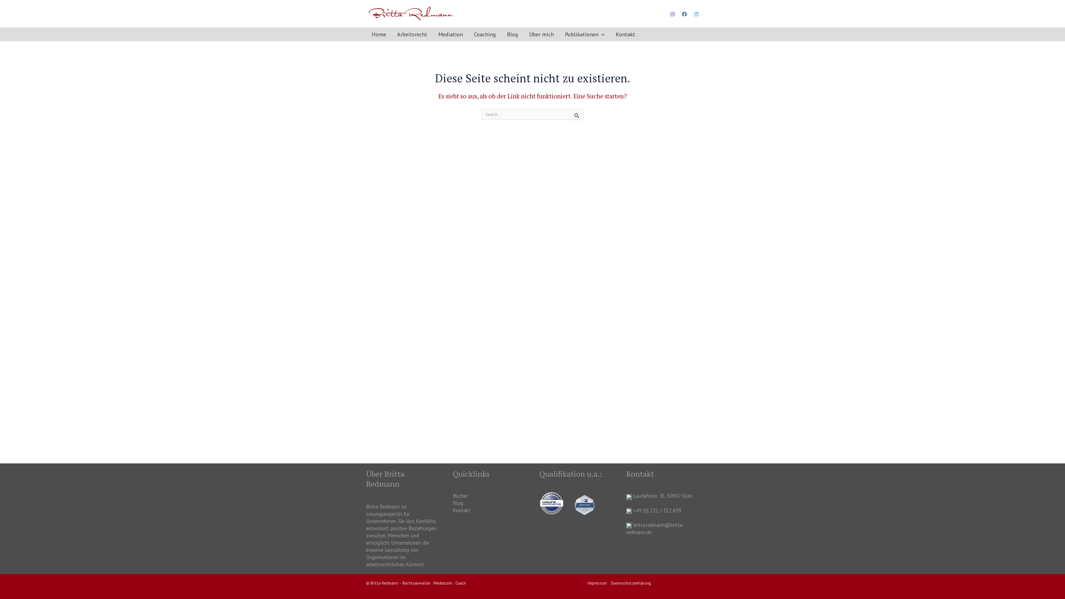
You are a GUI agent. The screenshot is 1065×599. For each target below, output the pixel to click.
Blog (458, 503)
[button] (602, 34)
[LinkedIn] (696, 14)
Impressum (597, 583)
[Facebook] (684, 14)
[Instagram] (672, 14)
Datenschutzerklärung (631, 583)
